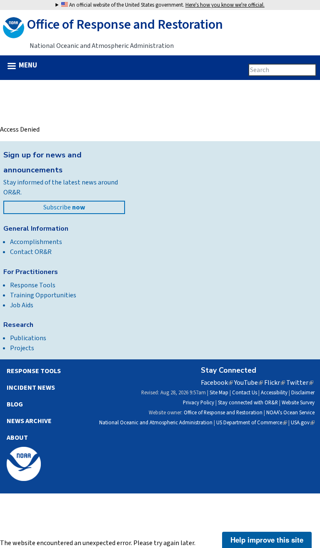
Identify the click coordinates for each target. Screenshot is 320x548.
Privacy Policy (198, 402)
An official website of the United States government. (166, 5)
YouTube (248, 382)
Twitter (299, 382)
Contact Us (244, 392)
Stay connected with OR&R (248, 402)
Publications (28, 338)
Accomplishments (36, 242)
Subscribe (64, 207)
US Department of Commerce (251, 422)
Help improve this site (266, 540)
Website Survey (298, 402)
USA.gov (303, 422)
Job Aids (21, 305)
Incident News (31, 387)
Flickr (274, 382)
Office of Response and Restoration (223, 412)
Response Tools (32, 285)
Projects (22, 348)
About (17, 437)
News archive (29, 421)
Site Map (219, 392)
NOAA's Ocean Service (290, 412)
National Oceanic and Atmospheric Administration (155, 422)
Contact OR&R (31, 252)
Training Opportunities (43, 295)
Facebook (217, 382)
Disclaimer (303, 392)
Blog (15, 404)
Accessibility (274, 392)
